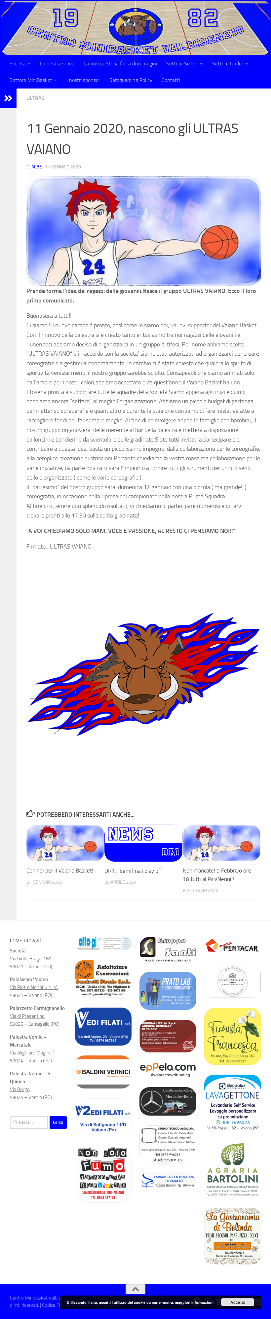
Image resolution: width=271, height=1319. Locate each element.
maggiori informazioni (194, 1302)
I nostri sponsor (83, 80)
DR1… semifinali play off (133, 871)
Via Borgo (20, 1089)
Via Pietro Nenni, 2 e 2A (34, 987)
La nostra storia (57, 63)
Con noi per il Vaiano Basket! (59, 870)
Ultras (35, 98)
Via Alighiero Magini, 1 (32, 1053)
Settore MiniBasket (31, 80)
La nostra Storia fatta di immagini (120, 63)
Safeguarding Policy (130, 80)
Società (18, 63)
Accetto (237, 1302)
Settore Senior (182, 63)
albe (36, 167)
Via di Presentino (27, 1016)
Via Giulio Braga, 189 (30, 959)
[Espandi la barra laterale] (8, 98)
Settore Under (227, 63)
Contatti (171, 80)
